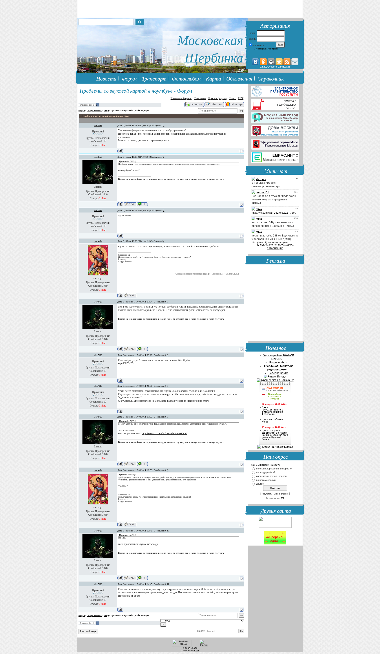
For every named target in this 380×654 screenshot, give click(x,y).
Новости (106, 78)
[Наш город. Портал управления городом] (275, 116)
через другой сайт (266, 472)
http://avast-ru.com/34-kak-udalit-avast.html (164, 433)
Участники (200, 98)
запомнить (258, 45)
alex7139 (98, 125)
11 (168, 584)
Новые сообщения (181, 98)
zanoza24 (98, 241)
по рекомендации (266, 480)
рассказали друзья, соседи (271, 476)
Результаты (267, 494)
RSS (240, 98)
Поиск (232, 98)
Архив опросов (281, 494)
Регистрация (272, 49)
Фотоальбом (186, 78)
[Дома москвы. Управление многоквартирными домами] (275, 130)
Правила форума (217, 98)
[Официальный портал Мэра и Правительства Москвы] (275, 143)
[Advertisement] (275, 303)
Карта (213, 78)
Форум (129, 78)
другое (260, 483)
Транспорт (154, 78)
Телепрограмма (279, 373)
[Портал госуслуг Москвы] (275, 103)
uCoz (196, 650)
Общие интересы (94, 111)
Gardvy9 (98, 157)
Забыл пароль (260, 49)
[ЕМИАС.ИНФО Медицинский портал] (275, 156)
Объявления (239, 78)
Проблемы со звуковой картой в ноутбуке (130, 111)
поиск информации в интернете (274, 468)
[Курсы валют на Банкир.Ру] (275, 380)
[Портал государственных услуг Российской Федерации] (275, 90)
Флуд (106, 111)
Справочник (271, 78)
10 (168, 530)
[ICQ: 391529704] (142, 204)
